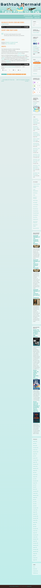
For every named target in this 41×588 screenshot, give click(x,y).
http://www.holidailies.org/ (10, 43)
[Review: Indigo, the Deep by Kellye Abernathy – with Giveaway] (36, 389)
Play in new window (8, 66)
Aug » (36, 73)
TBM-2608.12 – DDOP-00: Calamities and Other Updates (36, 134)
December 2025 (35, 447)
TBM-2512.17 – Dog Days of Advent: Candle (36, 174)
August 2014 (35, 553)
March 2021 (35, 489)
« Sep (34, 73)
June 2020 (34, 501)
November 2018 (35, 518)
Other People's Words (18, 74)
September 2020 (35, 495)
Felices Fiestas (35, 200)
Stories (25, 74)
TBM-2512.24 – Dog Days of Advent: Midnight (36, 150)
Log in (34, 566)
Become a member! (36, 32)
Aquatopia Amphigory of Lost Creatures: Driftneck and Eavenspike (36, 264)
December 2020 (35, 491)
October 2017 (35, 530)
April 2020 (34, 505)
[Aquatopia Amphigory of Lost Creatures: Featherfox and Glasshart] (36, 247)
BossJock (19, 53)
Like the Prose (35, 206)
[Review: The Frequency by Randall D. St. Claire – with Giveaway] (36, 345)
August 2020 (35, 497)
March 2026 (35, 445)
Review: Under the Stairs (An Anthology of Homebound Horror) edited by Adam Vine (36, 406)
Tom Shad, (7, 60)
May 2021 (34, 487)
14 (33, 67)
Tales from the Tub (4, 74)
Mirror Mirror (35, 217)
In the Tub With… (35, 204)
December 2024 (35, 460)
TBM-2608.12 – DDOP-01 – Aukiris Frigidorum (36, 128)
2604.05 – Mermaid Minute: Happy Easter (36, 140)
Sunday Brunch (35, 219)
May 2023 (34, 472)
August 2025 (35, 453)
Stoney (3, 57)
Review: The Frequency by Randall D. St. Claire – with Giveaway (36, 333)
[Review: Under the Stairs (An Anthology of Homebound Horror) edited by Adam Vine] (36, 422)
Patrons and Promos (29, 17)
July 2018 (34, 524)
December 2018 (35, 516)
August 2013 (35, 559)
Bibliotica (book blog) (28, 15)
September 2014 (35, 551)
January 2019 (35, 514)
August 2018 (35, 522)
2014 (7, 74)
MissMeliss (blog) (36, 15)
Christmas (10, 74)
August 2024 (35, 462)
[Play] (2, 27)
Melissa (8, 24)
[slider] (27, 27)
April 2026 (34, 443)
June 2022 (34, 478)
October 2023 (35, 466)
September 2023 (35, 468)
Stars (22, 74)
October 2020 (35, 493)
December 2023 (35, 464)
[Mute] (25, 27)
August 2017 (35, 532)
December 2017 (35, 528)
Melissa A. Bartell (36, 50)
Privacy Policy (37, 17)
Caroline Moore (29, 586)
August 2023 (35, 470)
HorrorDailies (35, 202)
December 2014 (35, 549)
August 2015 (35, 547)
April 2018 (34, 526)
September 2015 (35, 545)
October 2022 (35, 474)
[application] (15, 27)
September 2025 (35, 451)
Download (13, 66)
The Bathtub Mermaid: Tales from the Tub (36, 47)
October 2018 (35, 520)
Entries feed (35, 568)
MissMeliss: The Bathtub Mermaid (11, 42)
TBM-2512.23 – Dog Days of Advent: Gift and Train (36, 160)
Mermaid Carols (35, 208)
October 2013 (35, 557)
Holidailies (13, 74)
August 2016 (35, 541)
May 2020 (34, 503)
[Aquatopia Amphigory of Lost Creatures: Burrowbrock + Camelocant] (36, 305)
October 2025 (35, 449)
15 (34, 67)
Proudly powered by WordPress (14, 586)
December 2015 (35, 543)
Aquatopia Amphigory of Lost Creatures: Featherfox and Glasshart (36, 239)
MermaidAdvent (35, 215)
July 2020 (34, 499)
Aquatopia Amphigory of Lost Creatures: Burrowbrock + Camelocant (36, 293)
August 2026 (35, 441)
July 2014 (34, 555)
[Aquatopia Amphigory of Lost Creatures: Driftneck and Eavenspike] (36, 271)
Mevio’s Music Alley (21, 55)
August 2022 (35, 476)
